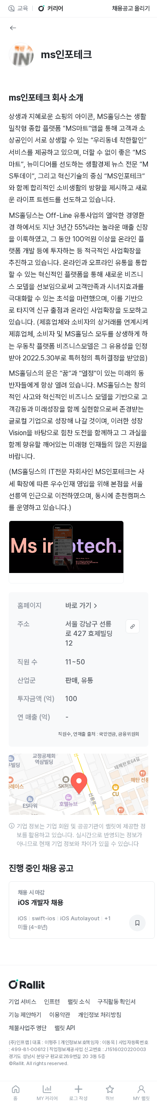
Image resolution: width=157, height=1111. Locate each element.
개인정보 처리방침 (99, 1014)
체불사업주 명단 (28, 1027)
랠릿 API (65, 1027)
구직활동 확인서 (117, 1001)
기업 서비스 (22, 1001)
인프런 (52, 1001)
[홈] (26, 986)
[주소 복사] (133, 626)
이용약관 (59, 1014)
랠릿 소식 (79, 1001)
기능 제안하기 (25, 1014)
